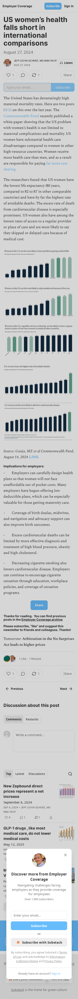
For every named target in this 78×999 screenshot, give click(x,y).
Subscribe (39, 926)
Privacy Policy (53, 961)
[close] (65, 855)
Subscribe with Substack (42, 942)
